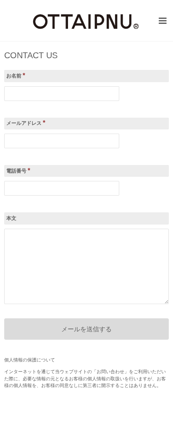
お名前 (15, 75)
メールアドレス (25, 122)
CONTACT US (31, 56)
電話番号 (18, 170)
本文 (11, 218)
